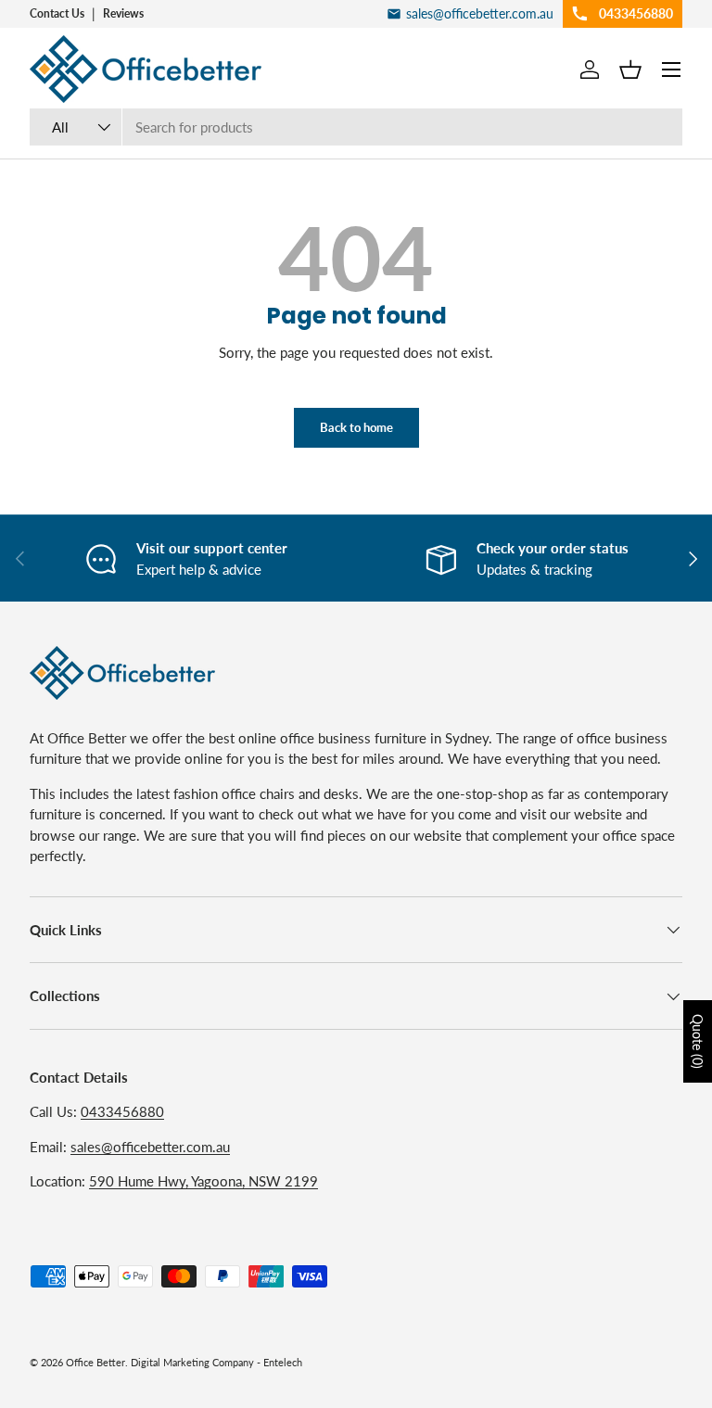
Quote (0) (698, 1041)
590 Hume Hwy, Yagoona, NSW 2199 (203, 1181)
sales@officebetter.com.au (150, 1146)
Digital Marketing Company (192, 1362)
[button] (630, 69)
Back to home (356, 427)
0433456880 (122, 1111)
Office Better (95, 1362)
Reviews (123, 13)
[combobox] (356, 127)
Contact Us (57, 13)
